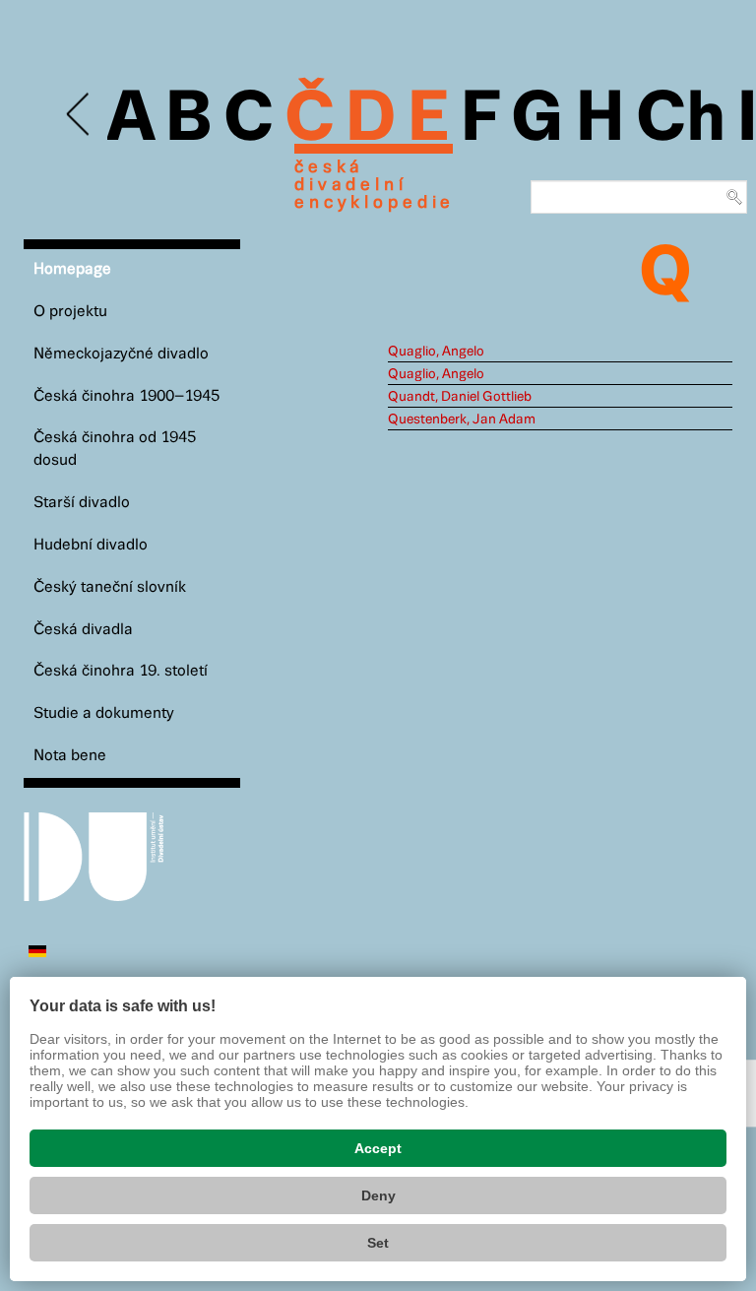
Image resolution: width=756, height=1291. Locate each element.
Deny (378, 1195)
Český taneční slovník (109, 587)
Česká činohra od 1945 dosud (114, 449)
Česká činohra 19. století (120, 671)
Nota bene (69, 755)
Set (378, 1243)
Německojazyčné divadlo (121, 354)
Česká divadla (83, 629)
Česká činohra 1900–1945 (126, 396)
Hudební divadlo (90, 545)
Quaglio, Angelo (436, 351)
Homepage (72, 269)
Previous (79, 115)
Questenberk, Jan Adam (462, 419)
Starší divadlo (81, 502)
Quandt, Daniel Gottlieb (460, 397)
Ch (680, 120)
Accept (378, 1148)
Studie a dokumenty (103, 713)
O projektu (70, 311)
